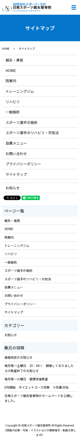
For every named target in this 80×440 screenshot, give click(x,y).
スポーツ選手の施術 (22, 122)
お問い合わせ (16, 153)
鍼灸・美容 (14, 60)
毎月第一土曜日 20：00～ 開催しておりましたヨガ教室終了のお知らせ (39, 368)
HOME (6, 48)
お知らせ (13, 187)
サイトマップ (16, 174)
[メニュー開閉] (74, 7)
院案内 (11, 80)
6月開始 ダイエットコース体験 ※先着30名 (36, 387)
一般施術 (13, 112)
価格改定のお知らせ (18, 357)
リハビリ (13, 101)
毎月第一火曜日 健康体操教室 (26, 379)
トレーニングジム (20, 91)
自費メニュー (16, 143)
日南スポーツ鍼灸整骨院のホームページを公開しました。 (38, 398)
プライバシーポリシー (23, 163)
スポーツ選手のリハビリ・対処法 (32, 132)
